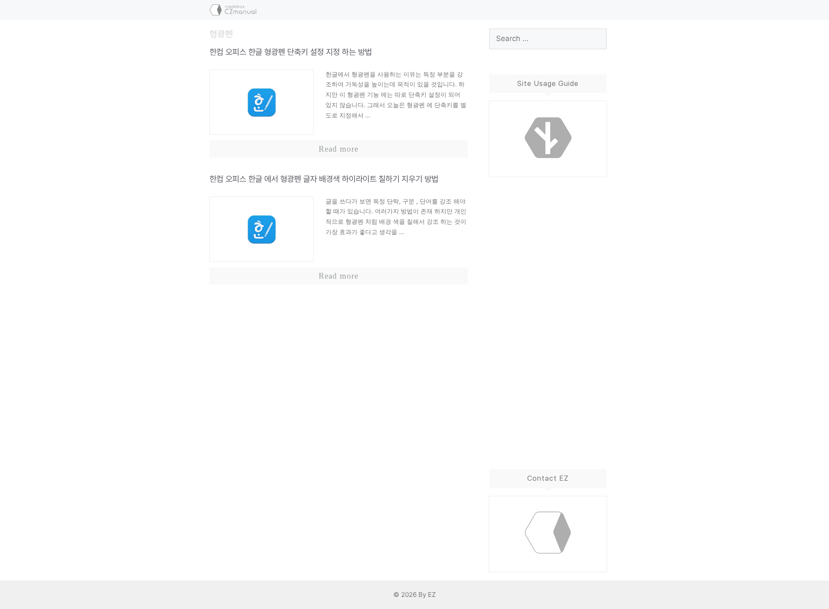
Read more (338, 148)
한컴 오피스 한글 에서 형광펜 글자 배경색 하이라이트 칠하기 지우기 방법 (323, 179)
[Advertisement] (548, 314)
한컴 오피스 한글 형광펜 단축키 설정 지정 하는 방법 (290, 52)
